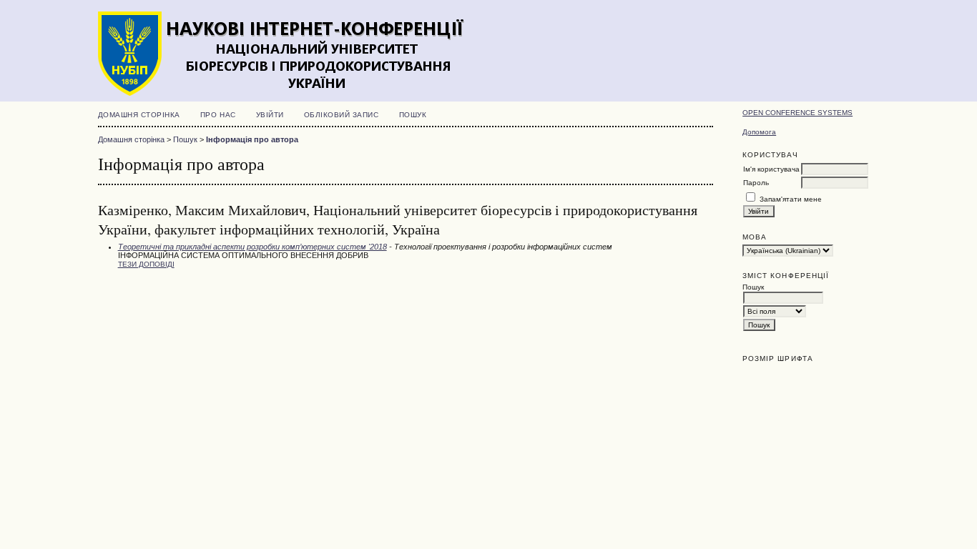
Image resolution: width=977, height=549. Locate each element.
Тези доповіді (146, 264)
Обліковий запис (341, 115)
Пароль (756, 183)
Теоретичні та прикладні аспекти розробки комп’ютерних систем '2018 (252, 246)
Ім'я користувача (771, 169)
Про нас (218, 115)
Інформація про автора (252, 139)
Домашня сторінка (139, 115)
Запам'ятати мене (791, 199)
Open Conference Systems (797, 113)
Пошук (413, 115)
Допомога (759, 132)
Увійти (270, 115)
